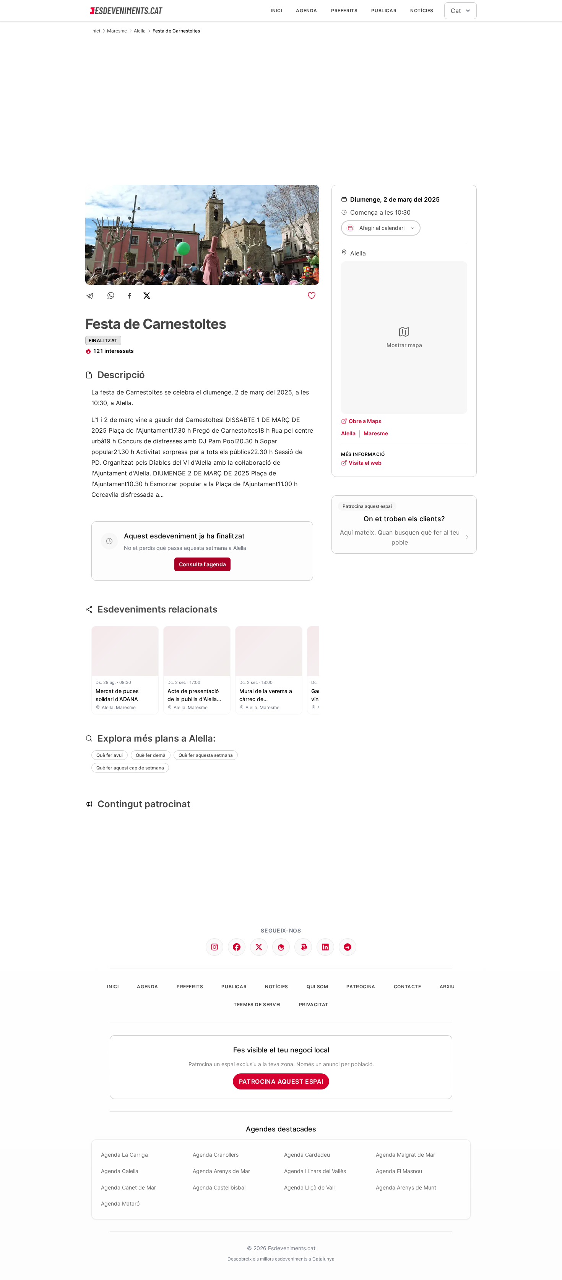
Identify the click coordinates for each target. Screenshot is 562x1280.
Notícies (422, 10)
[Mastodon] (303, 947)
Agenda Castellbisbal (219, 1187)
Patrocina (360, 986)
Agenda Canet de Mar (128, 1187)
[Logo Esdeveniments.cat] (126, 10)
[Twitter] (259, 947)
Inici (276, 10)
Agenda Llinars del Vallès (315, 1171)
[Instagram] (214, 947)
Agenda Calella (119, 1171)
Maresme (117, 31)
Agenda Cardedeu (307, 1154)
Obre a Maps (365, 421)
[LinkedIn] (325, 947)
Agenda (306, 10)
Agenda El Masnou (399, 1171)
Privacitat (313, 1004)
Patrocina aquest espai (281, 1081)
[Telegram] (92, 296)
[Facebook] (129, 296)
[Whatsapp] (111, 296)
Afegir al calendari (381, 228)
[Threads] (281, 947)
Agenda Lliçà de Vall (309, 1187)
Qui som (317, 986)
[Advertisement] (281, 109)
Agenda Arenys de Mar (221, 1171)
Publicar (383, 10)
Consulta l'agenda (202, 564)
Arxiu (447, 986)
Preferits (344, 10)
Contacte (407, 986)
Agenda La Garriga (124, 1154)
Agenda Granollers (216, 1154)
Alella (140, 31)
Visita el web (365, 462)
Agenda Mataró (120, 1203)
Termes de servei (257, 1004)
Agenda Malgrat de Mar (405, 1154)
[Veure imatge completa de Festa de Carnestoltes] (202, 235)
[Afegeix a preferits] (311, 295)
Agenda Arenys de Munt (406, 1187)
